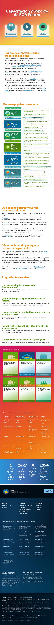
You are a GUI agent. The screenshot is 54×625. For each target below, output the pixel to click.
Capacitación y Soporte (25, 505)
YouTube (38, 507)
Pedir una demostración (49, 491)
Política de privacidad (6, 615)
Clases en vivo (23, 513)
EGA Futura (14, 491)
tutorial (6, 218)
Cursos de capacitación (25, 509)
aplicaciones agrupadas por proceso (30, 65)
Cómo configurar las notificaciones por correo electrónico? (43, 389)
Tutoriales (22, 507)
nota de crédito (27, 90)
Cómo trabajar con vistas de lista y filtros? (43, 363)
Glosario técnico (23, 511)
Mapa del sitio (44, 615)
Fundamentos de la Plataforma (22, 66)
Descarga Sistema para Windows (18, 615)
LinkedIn (37, 509)
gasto (6, 90)
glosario (30, 72)
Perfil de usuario (39, 267)
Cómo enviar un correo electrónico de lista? (26, 389)
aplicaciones (7, 235)
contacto (45, 251)
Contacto (38, 505)
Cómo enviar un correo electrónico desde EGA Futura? (10, 363)
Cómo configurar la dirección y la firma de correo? (9, 389)
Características (6, 505)
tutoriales (33, 79)
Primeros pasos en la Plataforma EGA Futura (26, 363)
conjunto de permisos (22, 268)
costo (43, 88)
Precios (4, 507)
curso (5, 222)
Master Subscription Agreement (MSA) (33, 615)
